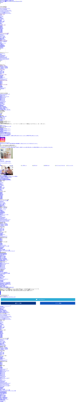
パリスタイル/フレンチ (4, 11)
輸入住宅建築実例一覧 (4, 173)
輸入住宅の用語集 (3, 258)
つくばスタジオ (3, 101)
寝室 (1, 17)
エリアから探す (3, 24)
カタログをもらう (11, 296)
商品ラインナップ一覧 (4, 214)
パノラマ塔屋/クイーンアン (5, 12)
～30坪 (1, 70)
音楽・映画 (2, 38)
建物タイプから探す (3, 40)
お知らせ (1, 120)
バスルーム (2, 19)
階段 (1, 23)
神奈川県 (1, 28)
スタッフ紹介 (2, 276)
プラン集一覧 (2, 345)
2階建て (1, 86)
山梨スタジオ (2, 102)
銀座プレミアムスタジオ (4, 96)
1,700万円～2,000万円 (4, 225)
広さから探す (2, 69)
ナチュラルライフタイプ (4, 59)
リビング (1, 15)
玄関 (1, 186)
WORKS (1, 2)
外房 (1, 113)
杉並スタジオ (2, 98)
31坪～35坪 (2, 71)
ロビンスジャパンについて (5, 305)
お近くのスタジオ (3, 94)
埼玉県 (1, 195)
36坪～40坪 (2, 72)
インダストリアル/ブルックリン (6, 10)
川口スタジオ (2, 100)
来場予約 (1, 271)
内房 (1, 114)
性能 (1, 171)
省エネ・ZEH (2, 36)
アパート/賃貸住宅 (3, 41)
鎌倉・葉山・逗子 (3, 116)
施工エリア (2, 104)
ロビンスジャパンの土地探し (5, 282)
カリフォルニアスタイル (4, 58)
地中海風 (1, 75)
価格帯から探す (3, 65)
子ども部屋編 (2, 249)
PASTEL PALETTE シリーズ (5, 219)
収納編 (1, 248)
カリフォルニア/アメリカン (5, 8)
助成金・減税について (4, 108)
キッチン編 (2, 246)
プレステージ (2, 53)
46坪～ (1, 73)
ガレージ (1, 22)
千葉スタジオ (2, 95)
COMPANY (2, 88)
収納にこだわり (3, 39)
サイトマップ (2, 279)
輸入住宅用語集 (3, 106)
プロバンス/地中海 (3, 9)
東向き (1, 83)
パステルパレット (3, 79)
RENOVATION (2, 108)
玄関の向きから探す (3, 80)
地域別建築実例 (3, 391)
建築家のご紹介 (3, 255)
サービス (1, 172)
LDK (1, 181)
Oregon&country (3, 55)
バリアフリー (2, 35)
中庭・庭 (1, 34)
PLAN (1, 60)
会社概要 (1, 103)
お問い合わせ (2, 274)
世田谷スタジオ (3, 97)
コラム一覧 (2, 255)
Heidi (1, 54)
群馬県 (1, 32)
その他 (1, 24)
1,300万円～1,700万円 (4, 67)
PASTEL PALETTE (3, 57)
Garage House (2, 217)
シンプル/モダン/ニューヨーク (5, 13)
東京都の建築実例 (3, 253)
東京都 (1, 27)
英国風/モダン (2, 77)
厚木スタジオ (2, 99)
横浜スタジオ (2, 265)
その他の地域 (2, 118)
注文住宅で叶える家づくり (5, 283)
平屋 (1, 42)
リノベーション (3, 400)
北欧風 (1, 77)
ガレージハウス (3, 43)
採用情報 (1, 105)
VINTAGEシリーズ (3, 56)
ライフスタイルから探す (4, 33)
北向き (1, 81)
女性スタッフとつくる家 (4, 385)
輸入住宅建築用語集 (3, 397)
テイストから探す (3, 7)
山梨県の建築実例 (3, 254)
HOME (1, 119)
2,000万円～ (2, 68)
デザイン (1, 170)
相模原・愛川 (2, 117)
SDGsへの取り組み (3, 107)
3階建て (1, 43)
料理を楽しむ (2, 205)
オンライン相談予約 (3, 272)
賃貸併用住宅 (2, 45)
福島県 (1, 26)
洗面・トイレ (2, 20)
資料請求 (1, 270)
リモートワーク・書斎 (4, 200)
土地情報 (5, 109)
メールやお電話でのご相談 (5, 273)
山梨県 (1, 31)
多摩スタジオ (2, 375)
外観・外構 (2, 21)
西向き (1, 239)
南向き (1, 82)
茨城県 (1, 30)
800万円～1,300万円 (3, 66)
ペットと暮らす (3, 37)
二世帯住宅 (2, 44)
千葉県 (1, 29)
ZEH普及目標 (2, 285)
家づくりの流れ (3, 256)
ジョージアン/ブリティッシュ (5, 176)
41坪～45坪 (2, 72)
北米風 (1, 76)
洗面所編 (1, 247)
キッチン (1, 16)
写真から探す (2, 14)
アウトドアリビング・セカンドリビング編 (7, 251)
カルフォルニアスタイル (4, 220)
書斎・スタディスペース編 (5, 250)
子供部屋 (1, 18)
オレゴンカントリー (3, 78)
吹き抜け (1, 47)
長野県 (1, 25)
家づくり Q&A (2, 257)
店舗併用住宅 (2, 46)
